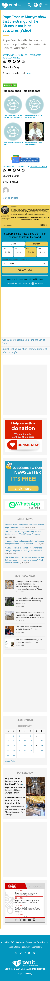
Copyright (26, 947)
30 (14, 755)
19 (31, 746)
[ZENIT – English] (14, 5)
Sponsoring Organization (37, 942)
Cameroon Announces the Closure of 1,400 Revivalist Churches (29, 628)
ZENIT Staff (35, 55)
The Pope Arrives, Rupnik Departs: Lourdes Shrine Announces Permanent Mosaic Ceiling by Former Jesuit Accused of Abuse (29, 585)
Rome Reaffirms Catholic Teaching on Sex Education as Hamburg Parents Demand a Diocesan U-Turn (30, 615)
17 (19, 746)
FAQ (12, 942)
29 (8, 755)
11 (25, 741)
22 (8, 750)
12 (31, 741)
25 (25, 750)
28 (42, 750)
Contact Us (37, 947)
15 (8, 746)
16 (14, 746)
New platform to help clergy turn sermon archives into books (29, 641)
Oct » (13, 761)
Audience (20, 942)
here (28, 73)
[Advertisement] (25, 320)
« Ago (7, 761)
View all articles (10, 198)
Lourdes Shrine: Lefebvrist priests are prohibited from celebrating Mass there (29, 600)
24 (19, 750)
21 (42, 746)
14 (42, 741)
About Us (5, 942)
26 (31, 750)
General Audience (11, 58)
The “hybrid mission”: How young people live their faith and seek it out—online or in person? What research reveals (24, 560)
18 (25, 746)
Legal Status (14, 947)
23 (14, 750)
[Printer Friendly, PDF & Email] (10, 85)
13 (36, 741)
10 (19, 741)
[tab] (15, 886)
